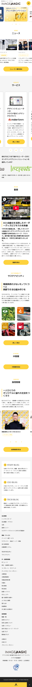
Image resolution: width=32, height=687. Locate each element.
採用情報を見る (16, 449)
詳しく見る (16, 343)
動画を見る (16, 262)
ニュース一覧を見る (16, 69)
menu (29, 3)
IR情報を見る (16, 367)
